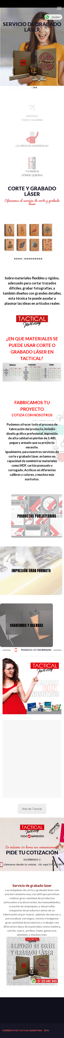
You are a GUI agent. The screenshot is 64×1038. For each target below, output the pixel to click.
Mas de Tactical (32, 809)
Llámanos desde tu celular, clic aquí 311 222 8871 (33, 864)
